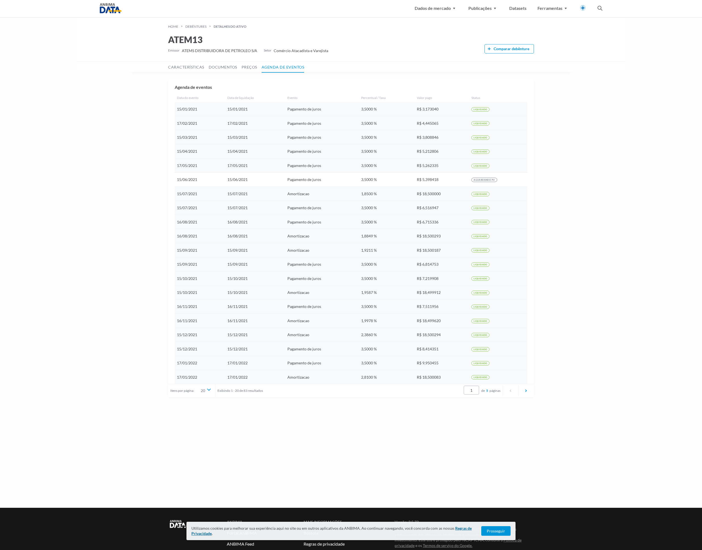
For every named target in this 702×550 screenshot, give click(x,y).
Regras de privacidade (324, 543)
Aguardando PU (484, 180)
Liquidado (480, 109)
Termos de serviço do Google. (447, 545)
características (186, 67)
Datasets (517, 8)
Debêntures (195, 26)
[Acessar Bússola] (583, 8)
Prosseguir (496, 531)
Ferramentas (549, 8)
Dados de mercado (433, 8)
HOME (173, 26)
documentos (223, 67)
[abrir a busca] (600, 9)
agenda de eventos (283, 67)
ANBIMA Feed (240, 543)
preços (249, 67)
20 (203, 390)
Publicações (480, 8)
